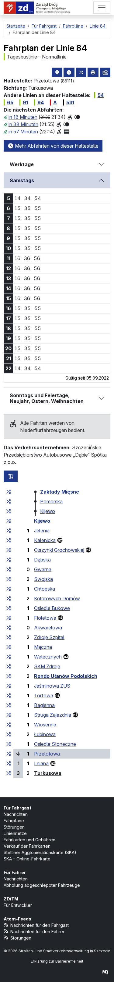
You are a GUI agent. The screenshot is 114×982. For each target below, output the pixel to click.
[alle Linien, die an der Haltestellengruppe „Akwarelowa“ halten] (8, 628)
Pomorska (51, 501)
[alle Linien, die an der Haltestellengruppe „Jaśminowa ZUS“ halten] (8, 686)
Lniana (41, 763)
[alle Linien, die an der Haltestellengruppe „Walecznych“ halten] (8, 657)
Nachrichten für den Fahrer (37, 931)
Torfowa (43, 695)
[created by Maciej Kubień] (105, 972)
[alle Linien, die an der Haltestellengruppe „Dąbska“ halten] (8, 560)
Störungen (14, 827)
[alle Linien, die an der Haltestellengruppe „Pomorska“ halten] (8, 501)
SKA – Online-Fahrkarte (27, 858)
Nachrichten (16, 814)
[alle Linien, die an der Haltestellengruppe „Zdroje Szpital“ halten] (8, 637)
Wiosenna (45, 725)
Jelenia (42, 531)
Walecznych (48, 657)
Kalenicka (45, 540)
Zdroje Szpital (49, 637)
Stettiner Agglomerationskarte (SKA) (40, 852)
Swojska (43, 579)
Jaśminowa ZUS (52, 686)
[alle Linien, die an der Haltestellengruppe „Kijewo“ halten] (8, 511)
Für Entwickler (18, 905)
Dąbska (42, 560)
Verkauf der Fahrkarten (27, 846)
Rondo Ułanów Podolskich (65, 676)
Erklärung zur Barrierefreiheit (57, 961)
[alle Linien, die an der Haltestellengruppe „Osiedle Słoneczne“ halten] (8, 744)
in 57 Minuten (23, 132)
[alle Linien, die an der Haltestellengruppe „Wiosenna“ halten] (8, 725)
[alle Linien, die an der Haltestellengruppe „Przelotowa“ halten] (8, 754)
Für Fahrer (15, 872)
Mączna (43, 647)
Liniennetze (15, 833)
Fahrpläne (14, 820)
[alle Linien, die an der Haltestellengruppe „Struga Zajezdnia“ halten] (8, 715)
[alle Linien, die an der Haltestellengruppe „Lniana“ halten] (8, 763)
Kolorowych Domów (57, 598)
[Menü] (101, 8)
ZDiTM (11, 898)
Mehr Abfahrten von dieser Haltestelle (56, 146)
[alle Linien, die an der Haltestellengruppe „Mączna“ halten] (8, 647)
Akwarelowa (48, 628)
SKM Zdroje (47, 666)
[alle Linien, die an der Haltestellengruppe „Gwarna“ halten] (8, 569)
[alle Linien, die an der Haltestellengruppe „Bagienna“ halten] (8, 705)
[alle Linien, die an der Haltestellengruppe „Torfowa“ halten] (8, 695)
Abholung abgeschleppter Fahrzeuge (42, 885)
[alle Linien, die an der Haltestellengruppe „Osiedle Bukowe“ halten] (8, 608)
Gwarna (42, 569)
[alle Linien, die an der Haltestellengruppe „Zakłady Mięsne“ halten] (8, 492)
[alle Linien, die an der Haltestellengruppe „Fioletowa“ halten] (8, 618)
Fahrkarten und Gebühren (29, 839)
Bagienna (44, 705)
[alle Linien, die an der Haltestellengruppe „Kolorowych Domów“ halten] (8, 598)
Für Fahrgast (17, 807)
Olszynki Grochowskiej (59, 550)
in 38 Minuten (23, 124)
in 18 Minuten (23, 117)
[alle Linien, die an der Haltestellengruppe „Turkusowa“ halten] (8, 773)
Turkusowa (47, 773)
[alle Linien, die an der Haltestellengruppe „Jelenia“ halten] (8, 531)
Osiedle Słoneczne (55, 744)
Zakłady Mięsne (59, 492)
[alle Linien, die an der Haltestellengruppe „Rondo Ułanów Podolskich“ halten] (8, 676)
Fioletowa (45, 618)
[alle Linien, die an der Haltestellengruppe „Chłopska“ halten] (8, 589)
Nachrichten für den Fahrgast (39, 925)
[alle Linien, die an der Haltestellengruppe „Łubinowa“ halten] (8, 734)
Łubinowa (45, 734)
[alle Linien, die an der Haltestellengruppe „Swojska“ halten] (8, 579)
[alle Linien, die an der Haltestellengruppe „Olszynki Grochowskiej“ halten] (8, 550)
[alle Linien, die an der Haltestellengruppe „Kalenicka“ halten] (8, 540)
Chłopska (44, 589)
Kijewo (47, 511)
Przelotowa (47, 754)
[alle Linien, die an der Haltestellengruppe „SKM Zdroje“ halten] (8, 666)
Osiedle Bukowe (52, 608)
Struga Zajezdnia (52, 715)
